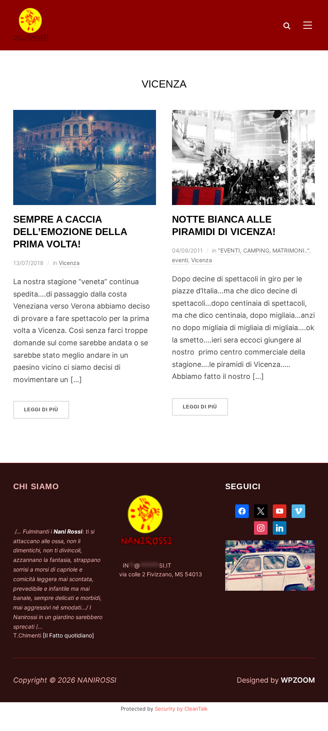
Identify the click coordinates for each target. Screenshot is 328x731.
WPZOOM (298, 680)
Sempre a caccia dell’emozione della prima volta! (70, 231)
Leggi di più (41, 409)
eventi (180, 260)
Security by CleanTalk (181, 708)
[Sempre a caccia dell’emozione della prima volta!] (84, 116)
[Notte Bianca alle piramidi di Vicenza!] (243, 116)
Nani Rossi (68, 531)
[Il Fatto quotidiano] (68, 635)
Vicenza (69, 262)
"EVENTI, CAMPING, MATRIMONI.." (263, 250)
